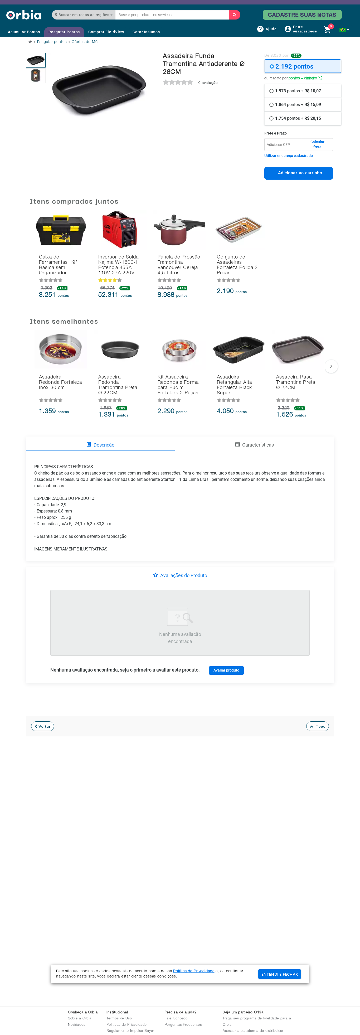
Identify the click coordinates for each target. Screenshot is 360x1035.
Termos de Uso (119, 1018)
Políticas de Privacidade (126, 1025)
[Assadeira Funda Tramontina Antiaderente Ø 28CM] (36, 60)
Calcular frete (317, 144)
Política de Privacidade (193, 971)
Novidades (76, 1025)
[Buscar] (234, 15)
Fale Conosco (176, 1018)
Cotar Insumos (146, 32)
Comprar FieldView (106, 32)
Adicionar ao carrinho (298, 172)
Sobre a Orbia (79, 1018)
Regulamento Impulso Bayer (130, 1031)
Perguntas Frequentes (183, 1025)
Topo (319, 726)
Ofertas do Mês (85, 42)
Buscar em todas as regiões (83, 15)
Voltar (44, 726)
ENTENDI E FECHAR (279, 974)
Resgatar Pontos (64, 32)
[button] (344, 29)
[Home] (23, 15)
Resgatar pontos (52, 42)
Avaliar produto (226, 670)
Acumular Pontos (24, 32)
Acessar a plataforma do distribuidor (253, 1031)
